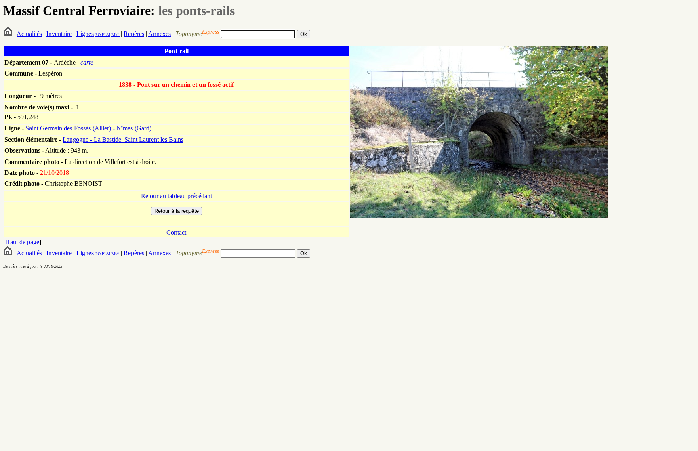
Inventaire (59, 33)
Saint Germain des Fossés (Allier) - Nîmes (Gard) (88, 128)
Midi (115, 34)
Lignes (85, 33)
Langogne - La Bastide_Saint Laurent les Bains (123, 139)
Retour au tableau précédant (176, 196)
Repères (134, 33)
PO (98, 34)
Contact (176, 232)
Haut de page (22, 242)
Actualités (29, 33)
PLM (105, 34)
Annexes (159, 33)
